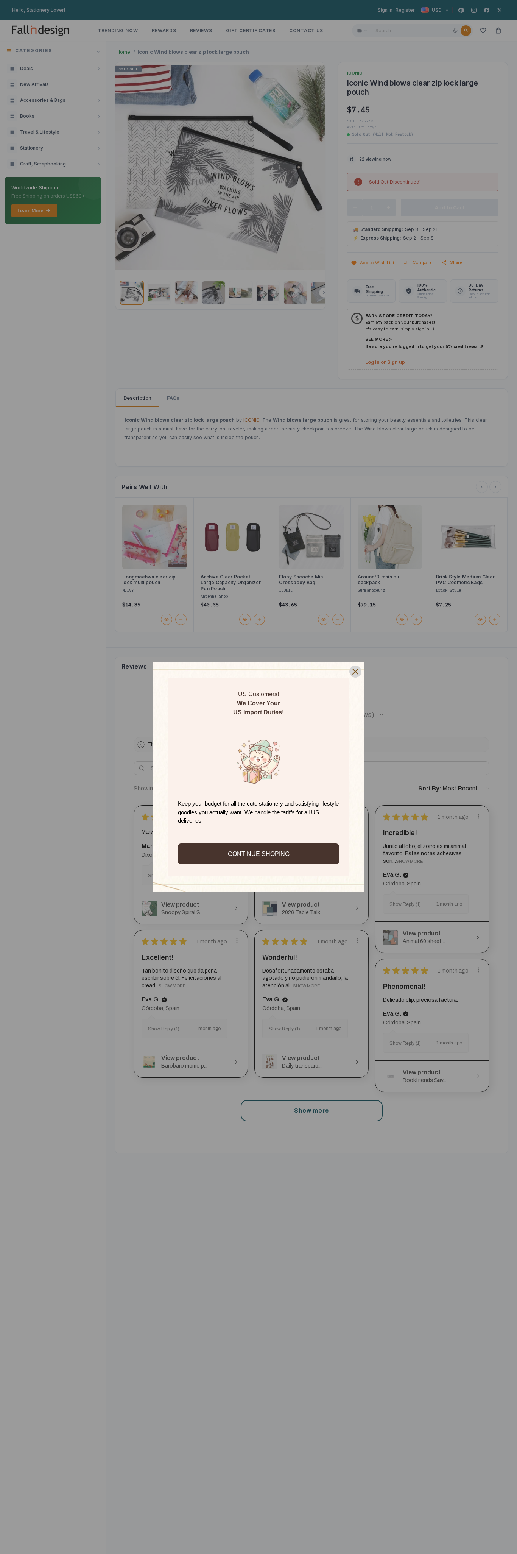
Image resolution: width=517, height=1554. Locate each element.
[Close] (355, 671)
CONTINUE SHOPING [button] (259, 854)
